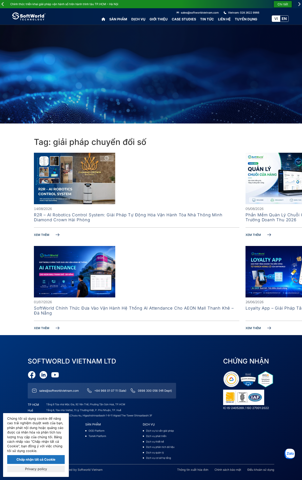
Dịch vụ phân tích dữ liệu (160, 447)
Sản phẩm (118, 19)
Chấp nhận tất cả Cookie (35, 459)
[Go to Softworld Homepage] (29, 16)
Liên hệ (224, 19)
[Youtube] (55, 375)
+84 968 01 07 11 (106, 390)
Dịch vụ (138, 19)
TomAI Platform (97, 436)
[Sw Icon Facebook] (32, 375)
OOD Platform (96, 430)
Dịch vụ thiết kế (155, 441)
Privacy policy (36, 469)
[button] (2, 4)
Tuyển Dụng (246, 19)
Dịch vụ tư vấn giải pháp (160, 430)
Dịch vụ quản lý (155, 452)
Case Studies (184, 19)
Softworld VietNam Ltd (72, 361)
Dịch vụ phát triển (156, 436)
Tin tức (207, 19)
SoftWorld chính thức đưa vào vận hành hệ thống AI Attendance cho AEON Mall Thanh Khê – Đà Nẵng (134, 311)
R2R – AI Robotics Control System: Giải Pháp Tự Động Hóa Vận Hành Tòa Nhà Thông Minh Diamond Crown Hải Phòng (128, 217)
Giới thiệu (159, 19)
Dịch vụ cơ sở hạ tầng (158, 457)
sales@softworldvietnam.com (59, 390)
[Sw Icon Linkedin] (43, 375)
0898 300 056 (148, 390)
